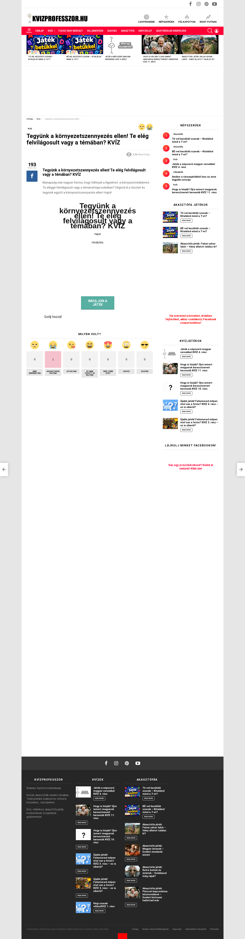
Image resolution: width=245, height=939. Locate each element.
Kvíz (50, 30)
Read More (186, 220)
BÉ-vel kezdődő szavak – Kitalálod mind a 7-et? (195, 230)
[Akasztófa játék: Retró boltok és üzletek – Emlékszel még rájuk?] (132, 871)
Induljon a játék (97, 303)
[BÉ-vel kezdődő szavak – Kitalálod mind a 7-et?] (84, 44)
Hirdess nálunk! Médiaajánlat (155, 929)
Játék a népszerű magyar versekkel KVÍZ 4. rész (195, 351)
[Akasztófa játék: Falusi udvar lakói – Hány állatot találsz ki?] (199, 44)
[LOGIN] (216, 30)
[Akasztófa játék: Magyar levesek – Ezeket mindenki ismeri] (132, 849)
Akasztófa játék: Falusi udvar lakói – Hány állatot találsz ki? (198, 245)
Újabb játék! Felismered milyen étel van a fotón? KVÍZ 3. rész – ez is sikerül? (199, 422)
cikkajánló (178, 172)
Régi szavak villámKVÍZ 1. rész (104, 905)
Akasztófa (127, 30)
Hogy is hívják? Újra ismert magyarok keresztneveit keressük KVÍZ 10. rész (196, 385)
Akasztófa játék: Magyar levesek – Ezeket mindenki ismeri (153, 850)
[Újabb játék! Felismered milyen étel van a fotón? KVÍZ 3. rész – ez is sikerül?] (170, 423)
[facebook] (106, 763)
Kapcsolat (145, 30)
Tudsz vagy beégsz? (70, 30)
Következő (216, 50)
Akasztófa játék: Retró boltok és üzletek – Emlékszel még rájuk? (154, 872)
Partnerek (214, 929)
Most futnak (208, 21)
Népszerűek (166, 21)
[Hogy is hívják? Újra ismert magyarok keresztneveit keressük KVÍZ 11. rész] (161, 44)
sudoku (112, 30)
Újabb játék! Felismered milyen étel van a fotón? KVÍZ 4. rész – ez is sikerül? (199, 404)
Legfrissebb (146, 21)
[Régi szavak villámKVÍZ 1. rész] (83, 907)
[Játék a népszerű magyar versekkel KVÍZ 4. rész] (122, 44)
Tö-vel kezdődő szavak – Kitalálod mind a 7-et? (195, 215)
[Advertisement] (122, 91)
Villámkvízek (95, 30)
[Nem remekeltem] (141, 127)
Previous (28, 50)
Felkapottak (187, 21)
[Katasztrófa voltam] (149, 127)
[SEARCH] (210, 31)
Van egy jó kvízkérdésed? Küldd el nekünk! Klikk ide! (190, 466)
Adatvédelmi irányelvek (171, 30)
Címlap (39, 30)
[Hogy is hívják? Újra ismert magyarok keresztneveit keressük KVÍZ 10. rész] (170, 386)
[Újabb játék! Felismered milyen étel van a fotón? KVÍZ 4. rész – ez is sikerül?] (170, 405)
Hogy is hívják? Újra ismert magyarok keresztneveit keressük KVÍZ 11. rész (160, 59)
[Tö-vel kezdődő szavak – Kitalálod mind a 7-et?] (45, 44)
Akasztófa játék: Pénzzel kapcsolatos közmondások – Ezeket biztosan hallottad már (155, 894)
